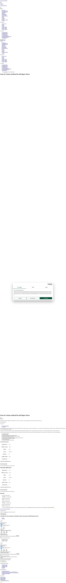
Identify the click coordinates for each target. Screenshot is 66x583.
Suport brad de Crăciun (5, 37)
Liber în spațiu (2, 530)
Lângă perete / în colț (8, 530)
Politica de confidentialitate (6, 573)
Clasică (5, 552)
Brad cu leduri (4, 47)
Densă (7, 552)
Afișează (1, 557)
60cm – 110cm (4, 23)
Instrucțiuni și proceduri (5, 571)
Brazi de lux (4, 10)
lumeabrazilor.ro (6, 580)
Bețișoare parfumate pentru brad (6, 36)
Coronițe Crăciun (4, 34)
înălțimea (1, 422)
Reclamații (3, 567)
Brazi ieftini (3, 12)
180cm (3, 26)
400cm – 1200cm (4, 29)
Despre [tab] (46, 287)
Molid (3, 51)
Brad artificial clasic (5, 11)
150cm (3, 25)
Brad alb (3, 13)
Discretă (2, 552)
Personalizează (32, 298)
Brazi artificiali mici (5, 48)
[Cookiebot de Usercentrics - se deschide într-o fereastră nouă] (48, 284)
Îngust (3, 16)
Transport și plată (4, 565)
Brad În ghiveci (4, 14)
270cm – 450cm (4, 28)
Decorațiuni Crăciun (5, 33)
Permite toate (46, 298)
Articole (3, 574)
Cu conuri (3, 18)
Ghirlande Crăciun (4, 66)
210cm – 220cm (4, 59)
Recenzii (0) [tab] (4, 426)
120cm (3, 24)
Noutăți (3, 20)
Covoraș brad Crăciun (5, 35)
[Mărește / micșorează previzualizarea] (17, 536)
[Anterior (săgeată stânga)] (0, 582)
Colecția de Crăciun (5, 52)
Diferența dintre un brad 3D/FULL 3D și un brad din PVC (10, 572)
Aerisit (1, 534)
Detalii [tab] (33, 287)
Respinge (20, 298)
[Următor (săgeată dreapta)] (1, 582)
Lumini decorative (4, 32)
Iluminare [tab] (3, 518)
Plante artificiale (4, 70)
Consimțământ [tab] (19, 287)
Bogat (3, 17)
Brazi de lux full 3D (5, 43)
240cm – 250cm (4, 27)
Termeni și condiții (4, 566)
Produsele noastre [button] (2, 40)
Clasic (4, 534)
